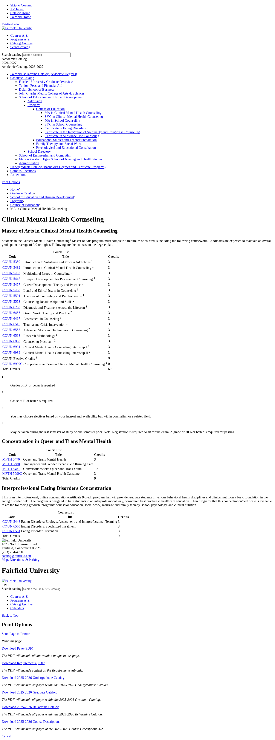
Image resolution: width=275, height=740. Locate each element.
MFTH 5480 (11, 464)
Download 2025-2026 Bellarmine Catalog (30, 707)
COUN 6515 (11, 324)
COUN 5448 (11, 521)
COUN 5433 (11, 273)
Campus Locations (23, 171)
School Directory (39, 151)
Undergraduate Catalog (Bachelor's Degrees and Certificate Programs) (57, 167)
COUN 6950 (11, 341)
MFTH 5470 (11, 459)
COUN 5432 (11, 267)
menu (5, 584)
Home (14, 189)
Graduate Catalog (22, 78)
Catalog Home (20, 13)
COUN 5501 (11, 296)
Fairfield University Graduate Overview (46, 82)
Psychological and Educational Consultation (66, 147)
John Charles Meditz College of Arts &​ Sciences (51, 93)
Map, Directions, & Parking (20, 560)
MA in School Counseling (62, 120)
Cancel (6, 736)
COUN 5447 (11, 279)
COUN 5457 (11, 284)
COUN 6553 (11, 330)
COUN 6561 (11, 531)
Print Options (11, 182)
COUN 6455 (11, 313)
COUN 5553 (11, 301)
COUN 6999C (12, 364)
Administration (29, 163)
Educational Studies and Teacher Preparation (66, 140)
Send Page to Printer (15, 634)
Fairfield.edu (10, 24)
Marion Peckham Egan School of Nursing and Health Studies (60, 159)
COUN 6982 (11, 352)
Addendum (18, 175)
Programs (34, 105)
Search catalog (11, 54)
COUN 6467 (11, 318)
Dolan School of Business (36, 89)
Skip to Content (21, 5)
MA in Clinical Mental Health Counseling (73, 113)
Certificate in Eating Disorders (65, 128)
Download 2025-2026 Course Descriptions (31, 721)
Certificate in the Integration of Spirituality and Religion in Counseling (92, 132)
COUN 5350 (11, 262)
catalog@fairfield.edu (16, 556)
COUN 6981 (11, 347)
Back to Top (10, 615)
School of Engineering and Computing (45, 155)
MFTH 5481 (11, 469)
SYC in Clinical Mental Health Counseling (74, 116)
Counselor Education (50, 109)
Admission (35, 101)
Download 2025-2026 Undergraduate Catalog (33, 677)
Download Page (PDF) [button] (17, 648)
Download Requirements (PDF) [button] (23, 663)
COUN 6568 (11, 335)
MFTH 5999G (12, 473)
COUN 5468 (11, 290)
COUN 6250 (11, 307)
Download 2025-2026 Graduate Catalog (29, 692)
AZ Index (17, 9)
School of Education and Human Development (50, 97)
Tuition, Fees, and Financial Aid (40, 85)
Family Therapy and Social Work (58, 144)
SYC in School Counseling (63, 124)
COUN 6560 (11, 526)
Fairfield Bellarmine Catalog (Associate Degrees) (43, 74)
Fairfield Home (20, 17)
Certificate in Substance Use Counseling (72, 136)
